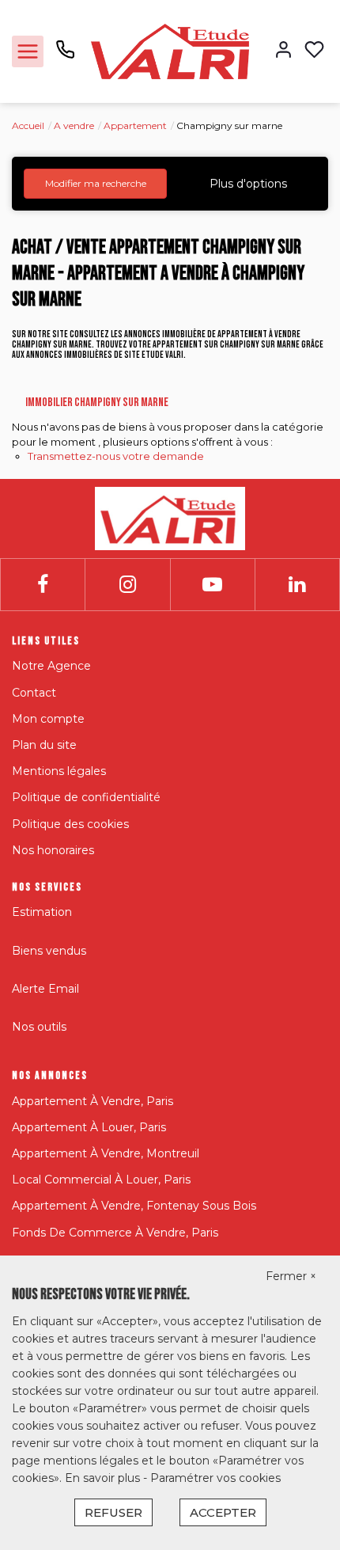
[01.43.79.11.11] (65, 55)
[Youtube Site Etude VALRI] (212, 585)
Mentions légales (59, 771)
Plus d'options (248, 184)
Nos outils (39, 1027)
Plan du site (44, 745)
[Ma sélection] (314, 51)
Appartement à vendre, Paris (92, 1101)
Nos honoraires (53, 850)
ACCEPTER (223, 1512)
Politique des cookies (70, 824)
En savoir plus (104, 1478)
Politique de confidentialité (86, 797)
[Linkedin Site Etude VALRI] (297, 585)
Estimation (42, 912)
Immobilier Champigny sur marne (96, 402)
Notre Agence (51, 666)
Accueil (28, 125)
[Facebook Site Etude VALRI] (42, 585)
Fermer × (291, 1276)
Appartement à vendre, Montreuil (105, 1153)
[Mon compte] (283, 51)
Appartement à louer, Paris (89, 1127)
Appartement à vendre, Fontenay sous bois (134, 1206)
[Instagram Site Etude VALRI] (127, 585)
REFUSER (113, 1512)
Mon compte (48, 719)
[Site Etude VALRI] (170, 51)
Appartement (135, 125)
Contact (34, 693)
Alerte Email (45, 989)
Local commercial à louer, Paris (101, 1179)
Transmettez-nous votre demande (116, 456)
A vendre (74, 125)
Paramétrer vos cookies (215, 1478)
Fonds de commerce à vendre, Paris (115, 1232)
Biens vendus (49, 951)
